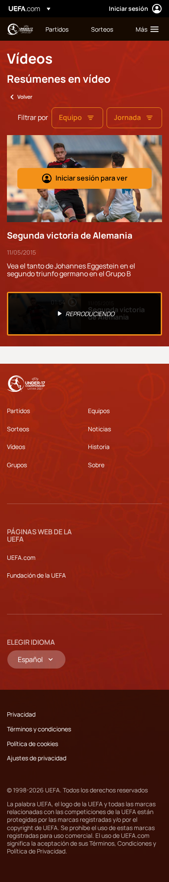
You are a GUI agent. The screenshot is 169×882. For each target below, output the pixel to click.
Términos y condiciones (39, 729)
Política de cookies (32, 744)
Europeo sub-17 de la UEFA (20, 29)
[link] (57, 29)
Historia (99, 447)
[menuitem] (61, 29)
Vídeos (16, 447)
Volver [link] (24, 96)
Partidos (18, 411)
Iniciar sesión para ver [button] (91, 178)
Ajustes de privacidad (36, 758)
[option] (84, 314)
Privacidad (21, 714)
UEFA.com (21, 557)
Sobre (96, 465)
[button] (145, 29)
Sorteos (18, 429)
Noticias (99, 429)
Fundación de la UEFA (36, 575)
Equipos (99, 411)
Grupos (17, 465)
